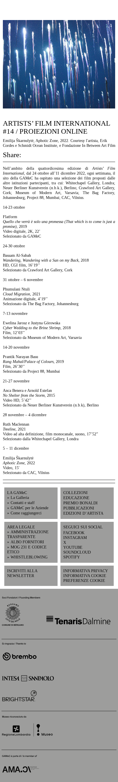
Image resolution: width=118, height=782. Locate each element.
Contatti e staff (23, 502)
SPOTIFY (71, 557)
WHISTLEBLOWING (29, 557)
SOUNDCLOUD (75, 552)
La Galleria (20, 497)
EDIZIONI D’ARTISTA (83, 513)
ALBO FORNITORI (27, 542)
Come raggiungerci (26, 513)
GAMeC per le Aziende (29, 507)
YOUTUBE (72, 547)
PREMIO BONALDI (80, 503)
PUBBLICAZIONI (78, 508)
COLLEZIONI (75, 492)
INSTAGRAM (75, 537)
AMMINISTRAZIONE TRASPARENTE (28, 534)
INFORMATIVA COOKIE (84, 575)
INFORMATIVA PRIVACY (85, 570)
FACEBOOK (73, 532)
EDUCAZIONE (76, 497)
